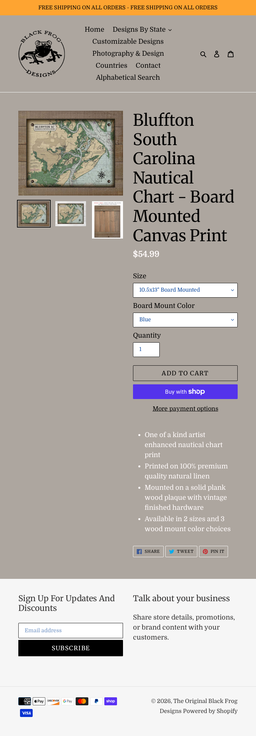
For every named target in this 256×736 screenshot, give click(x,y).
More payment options (185, 408)
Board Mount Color (164, 306)
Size (139, 276)
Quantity (147, 335)
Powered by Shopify (210, 711)
